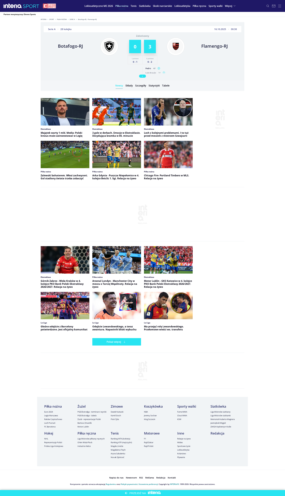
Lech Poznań (49, 423)
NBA (146, 411)
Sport (51, 19)
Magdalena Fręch (118, 449)
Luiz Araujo (150, 72)
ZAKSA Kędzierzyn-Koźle (220, 426)
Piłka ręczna (86, 433)
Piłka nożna (62, 19)
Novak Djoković (117, 457)
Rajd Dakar (148, 442)
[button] (121, 6)
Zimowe (117, 406)
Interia (43, 19)
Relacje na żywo (184, 438)
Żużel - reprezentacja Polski (89, 419)
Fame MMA (182, 411)
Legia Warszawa (51, 415)
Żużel (81, 406)
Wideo (180, 442)
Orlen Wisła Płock (84, 442)
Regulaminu (111, 484)
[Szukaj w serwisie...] (268, 6)
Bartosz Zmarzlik (84, 423)
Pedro (148, 68)
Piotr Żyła (115, 419)
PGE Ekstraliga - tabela (86, 415)
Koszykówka (153, 406)
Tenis (115, 433)
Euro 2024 (48, 411)
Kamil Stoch (116, 415)
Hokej (48, 433)
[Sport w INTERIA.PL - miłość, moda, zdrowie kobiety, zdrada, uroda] (31, 6)
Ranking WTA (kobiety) (120, 438)
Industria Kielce (84, 446)
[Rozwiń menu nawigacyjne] (280, 6)
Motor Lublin (83, 426)
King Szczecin (149, 419)
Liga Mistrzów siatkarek (220, 415)
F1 (145, 438)
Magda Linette (117, 446)
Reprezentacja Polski (53, 442)
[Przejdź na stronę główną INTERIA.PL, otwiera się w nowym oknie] (13, 6)
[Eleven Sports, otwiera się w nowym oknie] (49, 6)
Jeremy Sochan (150, 415)
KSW (179, 419)
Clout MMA (182, 415)
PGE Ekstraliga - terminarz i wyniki (91, 411)
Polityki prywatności (129, 484)
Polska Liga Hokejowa (53, 446)
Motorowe (152, 433)
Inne (180, 433)
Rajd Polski (148, 446)
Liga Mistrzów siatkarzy (220, 411)
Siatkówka (218, 406)
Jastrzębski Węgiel (218, 423)
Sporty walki (186, 406)
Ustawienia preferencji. (148, 484)
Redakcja (217, 433)
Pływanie (181, 457)
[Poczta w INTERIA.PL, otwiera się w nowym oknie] (274, 6)
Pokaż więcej (114, 341)
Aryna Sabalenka (118, 453)
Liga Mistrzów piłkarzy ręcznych (91, 438)
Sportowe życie (183, 446)
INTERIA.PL (174, 484)
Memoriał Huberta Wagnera (222, 419)
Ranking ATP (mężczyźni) (121, 442)
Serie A (72, 19)
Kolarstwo (181, 453)
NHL (46, 438)
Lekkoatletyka (183, 449)
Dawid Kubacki (117, 411)
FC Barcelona (49, 426)
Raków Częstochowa (53, 419)
